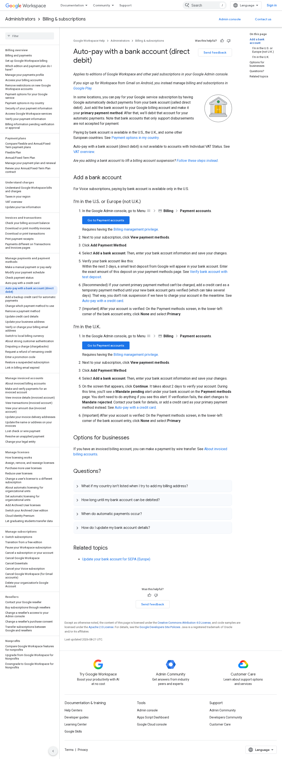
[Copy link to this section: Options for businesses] (133, 438)
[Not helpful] (228, 40)
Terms (69, 750)
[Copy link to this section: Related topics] (112, 548)
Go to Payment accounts (105, 220)
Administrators (20, 19)
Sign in (272, 5)
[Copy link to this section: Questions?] (105, 471)
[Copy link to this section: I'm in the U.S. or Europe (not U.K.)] (145, 202)
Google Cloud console (152, 724)
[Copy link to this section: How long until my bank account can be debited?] (164, 499)
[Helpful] (222, 40)
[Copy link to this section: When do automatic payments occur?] (146, 513)
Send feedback (215, 52)
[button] (29, 537)
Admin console (230, 19)
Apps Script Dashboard (153, 717)
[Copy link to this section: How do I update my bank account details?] (154, 527)
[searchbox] (29, 35)
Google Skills (73, 731)
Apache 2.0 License (101, 627)
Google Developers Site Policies (159, 627)
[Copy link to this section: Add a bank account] (126, 178)
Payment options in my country (135, 138)
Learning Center (76, 724)
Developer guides (77, 717)
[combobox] (205, 5)
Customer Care (220, 724)
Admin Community (223, 710)
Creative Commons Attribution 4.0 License (184, 622)
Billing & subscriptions (64, 19)
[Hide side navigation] (53, 751)
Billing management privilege (135, 229)
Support (125, 5)
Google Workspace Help (89, 40)
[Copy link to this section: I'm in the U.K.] (104, 327)
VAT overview (83, 152)
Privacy (83, 750)
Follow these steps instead (197, 161)
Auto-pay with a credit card (102, 301)
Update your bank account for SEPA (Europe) (116, 559)
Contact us (263, 19)
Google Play (82, 88)
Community (101, 5)
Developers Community (226, 717)
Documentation (72, 5)
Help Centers (73, 710)
